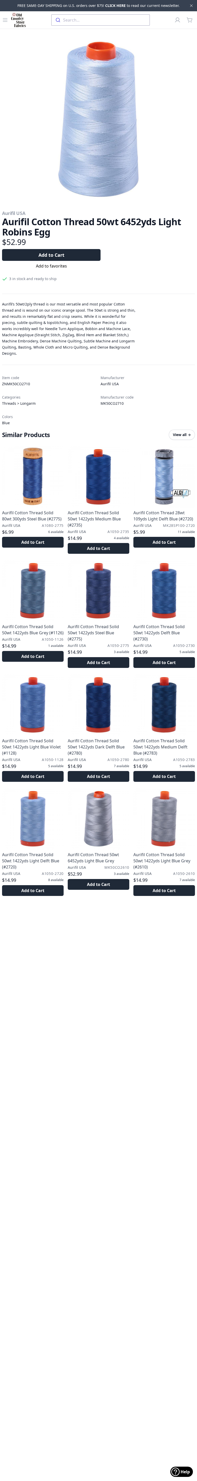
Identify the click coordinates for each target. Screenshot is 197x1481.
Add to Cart (51, 255)
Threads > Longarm (19, 403)
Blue (6, 422)
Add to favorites (51, 266)
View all (182, 434)
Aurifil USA (13, 213)
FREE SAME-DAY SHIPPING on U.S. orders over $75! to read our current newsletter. (98, 5)
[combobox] (100, 20)
